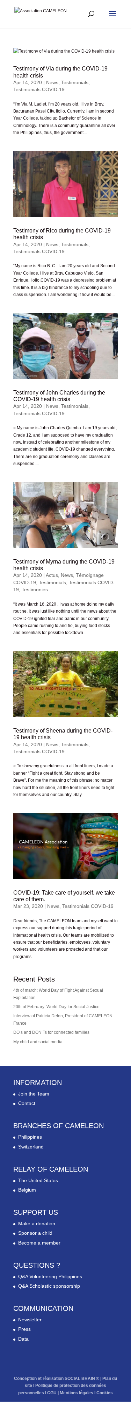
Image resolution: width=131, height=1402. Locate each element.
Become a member (39, 1243)
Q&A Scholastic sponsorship (49, 1286)
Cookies (104, 1392)
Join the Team (33, 1094)
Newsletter (30, 1319)
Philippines (30, 1137)
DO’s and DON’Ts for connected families (51, 1032)
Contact (26, 1103)
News (52, 82)
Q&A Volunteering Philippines (50, 1276)
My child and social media (38, 1041)
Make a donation (36, 1223)
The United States (38, 1180)
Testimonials (74, 82)
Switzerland (31, 1147)
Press (24, 1329)
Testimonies (35, 589)
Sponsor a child (35, 1233)
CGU (52, 1392)
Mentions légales (76, 1392)
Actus (52, 575)
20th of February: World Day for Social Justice (56, 1006)
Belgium (27, 1190)
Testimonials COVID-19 (39, 89)
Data (23, 1339)
